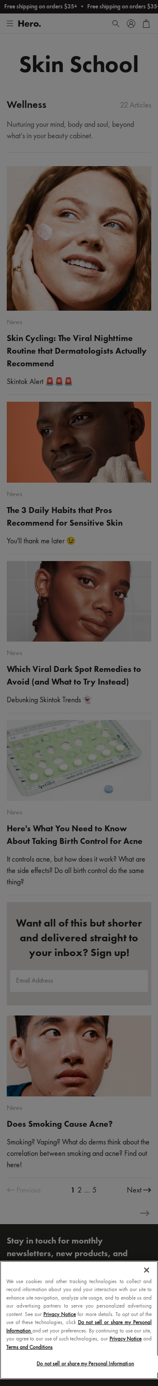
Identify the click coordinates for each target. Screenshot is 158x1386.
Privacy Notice (59, 1314)
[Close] (146, 1270)
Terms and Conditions (29, 1347)
